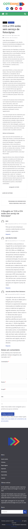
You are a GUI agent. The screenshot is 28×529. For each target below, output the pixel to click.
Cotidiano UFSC (16, 35)
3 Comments (6, 37)
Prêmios (3, 462)
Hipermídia (4, 475)
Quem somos (4, 459)
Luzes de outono (7, 193)
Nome (3, 382)
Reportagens (11, 22)
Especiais (3, 468)
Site (2, 396)
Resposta (8, 234)
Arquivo (5, 22)
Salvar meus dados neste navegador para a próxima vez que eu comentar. (13, 408)
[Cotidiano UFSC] (3, 14)
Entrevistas (4, 471)
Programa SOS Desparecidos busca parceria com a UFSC (17, 202)
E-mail (3, 389)
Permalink (24, 223)
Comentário (5, 361)
